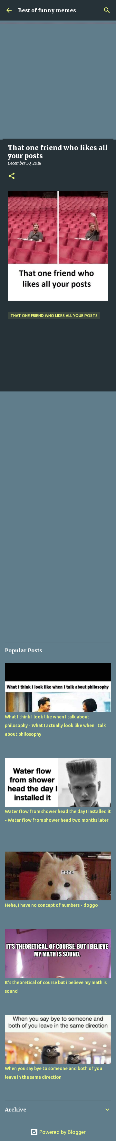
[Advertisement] (58, 82)
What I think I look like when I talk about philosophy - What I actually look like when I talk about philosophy (55, 725)
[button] (11, 176)
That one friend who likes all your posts (54, 315)
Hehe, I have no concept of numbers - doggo (51, 905)
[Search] (107, 10)
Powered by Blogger (62, 1132)
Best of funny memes (47, 10)
